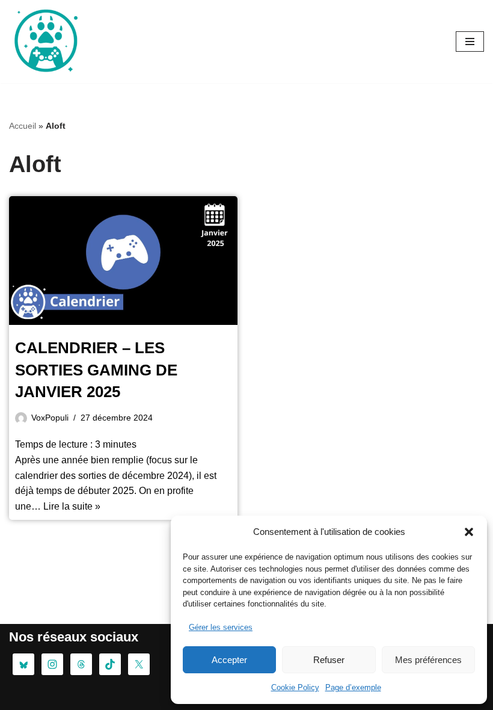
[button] (469, 532)
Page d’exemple (353, 687)
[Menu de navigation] (470, 41)
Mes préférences (428, 660)
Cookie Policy (295, 687)
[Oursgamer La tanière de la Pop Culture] (45, 41)
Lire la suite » (71, 506)
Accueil (22, 126)
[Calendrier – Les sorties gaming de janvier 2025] (123, 260)
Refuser (328, 660)
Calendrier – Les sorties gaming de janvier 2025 (96, 370)
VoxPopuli (50, 417)
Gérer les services (221, 627)
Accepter (229, 660)
